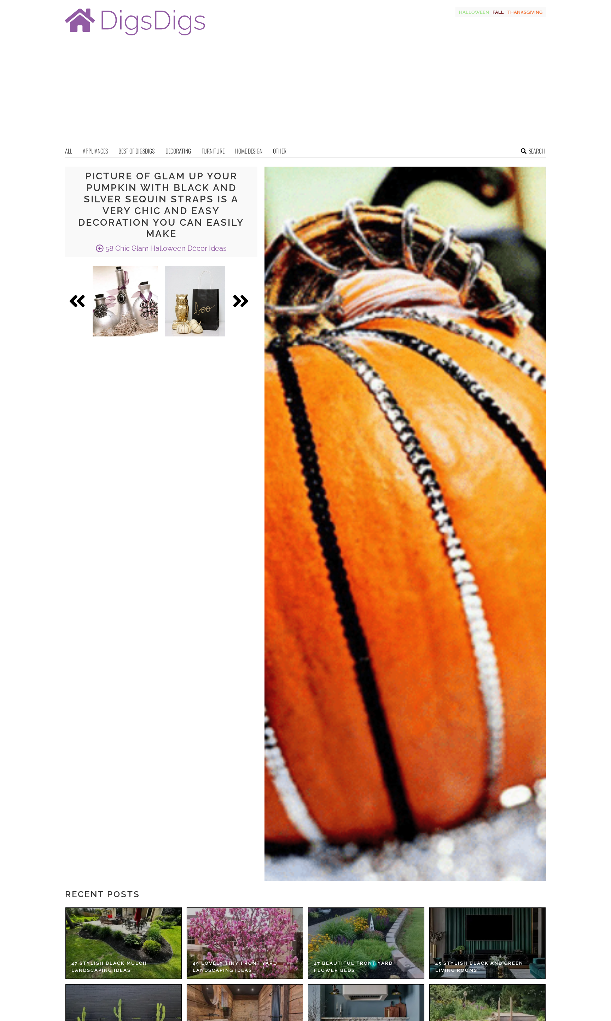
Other (279, 151)
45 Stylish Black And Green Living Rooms (479, 967)
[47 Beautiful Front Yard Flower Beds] (366, 943)
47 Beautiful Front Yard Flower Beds (353, 967)
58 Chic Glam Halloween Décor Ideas (165, 248)
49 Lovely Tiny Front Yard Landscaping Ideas (235, 967)
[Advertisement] (305, 93)
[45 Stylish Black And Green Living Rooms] (487, 943)
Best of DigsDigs (136, 151)
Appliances (95, 151)
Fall (498, 12)
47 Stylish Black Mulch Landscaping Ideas (109, 967)
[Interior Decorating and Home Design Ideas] (135, 36)
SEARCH (537, 151)
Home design (248, 151)
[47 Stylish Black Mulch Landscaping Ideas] (123, 943)
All (68, 151)
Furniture (213, 151)
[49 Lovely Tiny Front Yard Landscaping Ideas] (245, 943)
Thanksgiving (524, 12)
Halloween (474, 12)
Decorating (178, 151)
